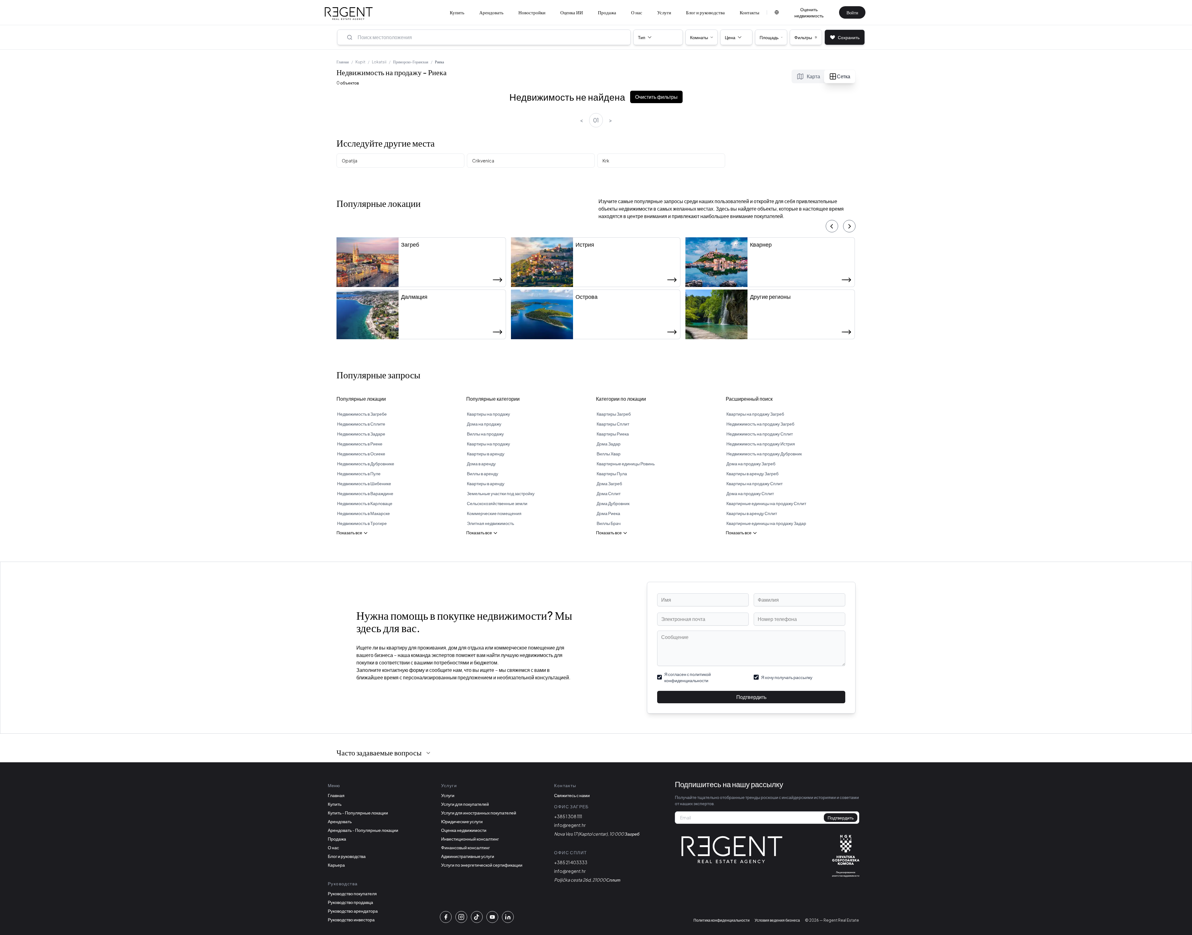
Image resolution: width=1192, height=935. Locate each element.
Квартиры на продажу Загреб (755, 414)
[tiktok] (477, 917)
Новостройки (531, 12)
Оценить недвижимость (809, 12)
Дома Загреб (609, 483)
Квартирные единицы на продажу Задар (766, 523)
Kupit (360, 62)
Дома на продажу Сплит (750, 493)
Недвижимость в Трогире (362, 523)
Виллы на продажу (485, 433)
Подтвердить (751, 697)
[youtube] (492, 917)
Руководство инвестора (351, 919)
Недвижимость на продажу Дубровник (764, 453)
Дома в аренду (481, 463)
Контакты (749, 12)
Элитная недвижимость (490, 523)
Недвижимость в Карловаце (364, 503)
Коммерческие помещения (494, 513)
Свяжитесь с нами (572, 795)
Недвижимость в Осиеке (361, 453)
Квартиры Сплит (613, 423)
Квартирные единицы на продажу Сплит (766, 503)
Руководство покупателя (352, 893)
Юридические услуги (462, 821)
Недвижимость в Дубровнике (365, 463)
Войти (852, 12)
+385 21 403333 (570, 862)
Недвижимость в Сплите (361, 423)
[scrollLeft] (832, 226)
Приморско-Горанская (410, 62)
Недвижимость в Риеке (359, 443)
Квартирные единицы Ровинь (626, 463)
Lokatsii (379, 62)
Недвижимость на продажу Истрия (760, 443)
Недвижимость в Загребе (362, 414)
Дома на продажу (484, 423)
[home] (349, 13)
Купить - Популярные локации (358, 812)
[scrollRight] (849, 226)
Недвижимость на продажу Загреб (760, 423)
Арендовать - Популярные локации (363, 830)
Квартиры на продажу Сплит (754, 483)
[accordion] (428, 753)
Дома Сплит (609, 493)
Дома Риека (608, 513)
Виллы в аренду (482, 473)
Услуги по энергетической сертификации (481, 865)
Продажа (607, 12)
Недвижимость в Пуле (359, 473)
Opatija (349, 160)
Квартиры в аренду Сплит (751, 513)
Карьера (336, 865)
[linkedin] (508, 917)
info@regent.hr (570, 825)
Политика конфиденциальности (721, 920)
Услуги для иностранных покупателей (478, 812)
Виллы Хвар (609, 453)
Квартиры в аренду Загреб (752, 473)
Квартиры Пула (612, 473)
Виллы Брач (609, 523)
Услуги (664, 12)
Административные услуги (467, 856)
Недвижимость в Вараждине (365, 493)
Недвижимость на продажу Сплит (759, 433)
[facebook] (446, 917)
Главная (342, 62)
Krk (606, 160)
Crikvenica (483, 160)
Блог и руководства (705, 12)
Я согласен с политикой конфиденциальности (687, 677)
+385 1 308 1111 (568, 816)
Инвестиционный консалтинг (470, 839)
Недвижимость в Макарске (363, 513)
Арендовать (491, 12)
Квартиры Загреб (614, 414)
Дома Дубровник (613, 503)
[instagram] (461, 917)
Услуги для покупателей (465, 804)
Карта (813, 76)
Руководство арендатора (353, 911)
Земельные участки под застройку (501, 493)
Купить (457, 12)
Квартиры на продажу (488, 414)
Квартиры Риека (613, 433)
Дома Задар (609, 443)
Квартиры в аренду (485, 453)
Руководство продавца (350, 902)
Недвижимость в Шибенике (364, 483)
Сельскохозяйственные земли (497, 503)
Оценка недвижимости (463, 830)
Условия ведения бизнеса (777, 920)
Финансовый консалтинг (465, 847)
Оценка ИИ (571, 12)
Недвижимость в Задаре (361, 433)
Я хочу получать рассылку (786, 677)
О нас (636, 12)
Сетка (843, 76)
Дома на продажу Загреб (750, 463)
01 (596, 120)
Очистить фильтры (656, 97)
